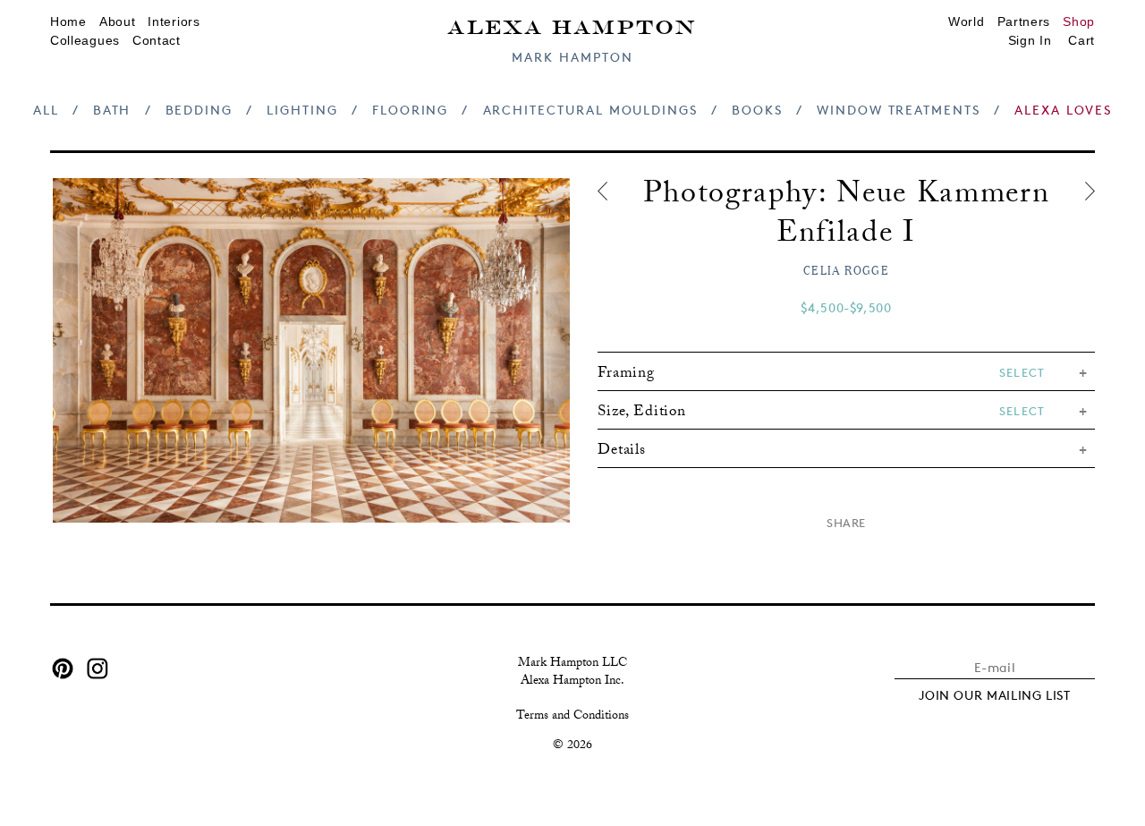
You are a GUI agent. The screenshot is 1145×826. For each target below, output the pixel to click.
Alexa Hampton (572, 25)
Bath (112, 109)
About (117, 21)
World (966, 21)
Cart (1081, 40)
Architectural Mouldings (590, 109)
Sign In (1030, 40)
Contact (156, 40)
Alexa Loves (1063, 109)
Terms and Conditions (572, 717)
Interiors (173, 21)
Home (68, 21)
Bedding (199, 109)
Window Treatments (898, 109)
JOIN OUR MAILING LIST (995, 695)
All (46, 109)
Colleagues (85, 40)
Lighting (302, 109)
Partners (1024, 21)
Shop (1079, 21)
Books (757, 109)
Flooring (410, 109)
